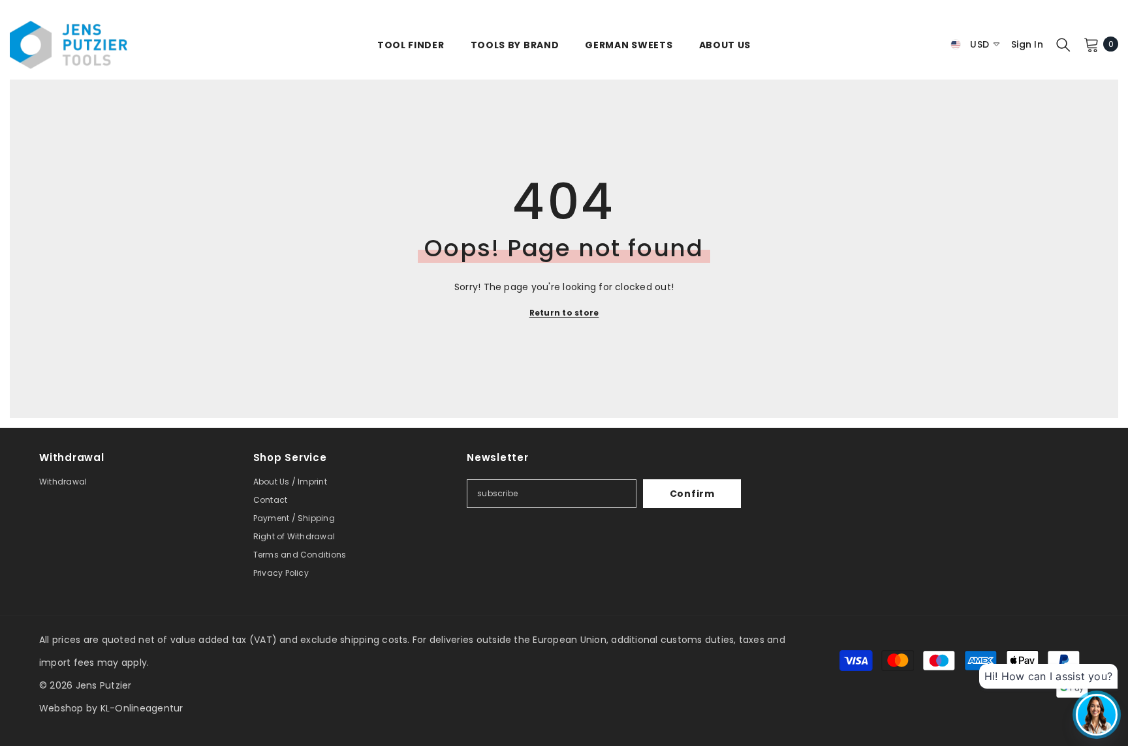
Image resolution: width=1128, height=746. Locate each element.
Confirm (692, 493)
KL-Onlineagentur (142, 708)
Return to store (564, 312)
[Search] (1063, 44)
